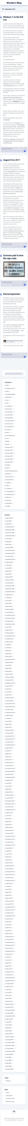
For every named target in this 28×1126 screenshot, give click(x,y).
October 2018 (9, 709)
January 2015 (9, 833)
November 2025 (10, 532)
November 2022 (10, 618)
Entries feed (9, 1095)
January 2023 (9, 612)
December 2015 (10, 801)
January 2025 (9, 547)
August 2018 (9, 715)
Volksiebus (9, 503)
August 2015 (9, 812)
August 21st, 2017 (11, 160)
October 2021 (9, 638)
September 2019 (10, 683)
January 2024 (9, 583)
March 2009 (9, 1033)
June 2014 (8, 854)
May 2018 (8, 724)
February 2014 (9, 865)
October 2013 (9, 877)
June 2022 (8, 627)
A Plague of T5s (10, 388)
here (4, 115)
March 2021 (9, 656)
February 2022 (9, 633)
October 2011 (9, 948)
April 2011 (8, 966)
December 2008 (10, 1042)
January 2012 (9, 939)
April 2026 (8, 524)
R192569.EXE (6, 120)
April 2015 (8, 824)
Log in (7, 1092)
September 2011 (10, 951)
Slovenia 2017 (9, 476)
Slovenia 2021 (9, 479)
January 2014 (9, 868)
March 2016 (9, 792)
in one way (14, 204)
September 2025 (10, 535)
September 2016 (10, 777)
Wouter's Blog (14, 2)
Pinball (8, 465)
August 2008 (9, 1054)
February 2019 (9, 697)
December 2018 (10, 703)
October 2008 (9, 1048)
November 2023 (10, 588)
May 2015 (8, 821)
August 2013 (9, 883)
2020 (7, 385)
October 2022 (9, 621)
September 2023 (10, 591)
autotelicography (10, 394)
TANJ (7, 485)
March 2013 (9, 898)
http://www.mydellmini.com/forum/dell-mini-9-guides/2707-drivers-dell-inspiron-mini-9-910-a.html (13, 141)
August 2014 (9, 848)
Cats (7, 403)
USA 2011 (8, 497)
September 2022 (10, 624)
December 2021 (10, 636)
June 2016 (8, 786)
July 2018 (8, 718)
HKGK (7, 441)
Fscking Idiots (9, 426)
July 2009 (8, 1022)
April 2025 (8, 544)
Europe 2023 (9, 412)
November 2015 (10, 803)
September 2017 (10, 745)
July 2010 (8, 989)
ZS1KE (7, 506)
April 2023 (8, 603)
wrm (11, 148)
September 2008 (10, 1051)
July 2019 (8, 689)
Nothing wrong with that (9, 193)
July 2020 (8, 665)
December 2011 (10, 942)
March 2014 (9, 862)
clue (4, 322)
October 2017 (9, 742)
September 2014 (10, 845)
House (7, 444)
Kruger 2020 (9, 459)
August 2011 (9, 954)
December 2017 (10, 736)
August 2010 (9, 986)
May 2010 (8, 995)
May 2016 (8, 789)
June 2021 (8, 647)
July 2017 (8, 750)
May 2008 (8, 1063)
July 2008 (8, 1057)
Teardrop (8, 488)
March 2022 (9, 630)
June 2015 (8, 818)
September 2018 (10, 712)
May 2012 (8, 927)
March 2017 (9, 759)
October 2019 (9, 680)
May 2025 (8, 541)
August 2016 (9, 780)
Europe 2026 (9, 417)
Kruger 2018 (9, 456)
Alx (22, 1120)
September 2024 (10, 559)
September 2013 (10, 880)
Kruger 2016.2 (9, 453)
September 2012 (10, 915)
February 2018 (9, 730)
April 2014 (8, 860)
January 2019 (9, 700)
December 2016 (10, 768)
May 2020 (8, 668)
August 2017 (9, 748)
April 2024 (8, 574)
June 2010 (8, 992)
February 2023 (9, 609)
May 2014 (8, 857)
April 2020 (8, 671)
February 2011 (9, 972)
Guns (23, 354)
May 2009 (8, 1027)
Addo (7, 391)
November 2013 (10, 874)
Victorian (8, 500)
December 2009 (10, 1010)
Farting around (17, 244)
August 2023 (9, 594)
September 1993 (16, 325)
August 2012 (9, 918)
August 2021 (9, 641)
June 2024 (8, 568)
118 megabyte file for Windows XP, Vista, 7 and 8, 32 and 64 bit (14, 126)
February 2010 (9, 1004)
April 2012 (8, 930)
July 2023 (8, 597)
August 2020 (9, 662)
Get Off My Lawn (7, 284)
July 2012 (8, 921)
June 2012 (8, 924)
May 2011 (8, 963)
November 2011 (10, 945)
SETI (11, 167)
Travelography (10, 491)
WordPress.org (10, 1101)
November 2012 (10, 910)
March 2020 (9, 674)
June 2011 (8, 960)
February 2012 (9, 936)
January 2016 (9, 798)
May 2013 (8, 892)
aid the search (19, 191)
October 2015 (9, 806)
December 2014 (10, 836)
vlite (8, 95)
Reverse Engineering (11, 471)
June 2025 (8, 538)
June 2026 (8, 521)
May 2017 (8, 753)
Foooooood (9, 423)
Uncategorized (10, 494)
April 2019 (8, 694)
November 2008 (10, 1045)
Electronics (9, 409)
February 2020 (9, 677)
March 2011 (9, 969)
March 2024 (9, 577)
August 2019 (9, 686)
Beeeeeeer (9, 397)
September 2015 (10, 809)
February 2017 (9, 762)
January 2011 (9, 974)
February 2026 (9, 526)
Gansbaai (8, 429)
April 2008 (8, 1066)
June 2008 (8, 1060)
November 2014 (10, 839)
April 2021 (8, 653)
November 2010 (10, 980)
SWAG (17, 187)
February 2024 (9, 580)
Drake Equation (11, 171)
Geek (21, 148)
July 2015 (8, 815)
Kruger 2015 (9, 447)
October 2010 (9, 983)
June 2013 (8, 889)
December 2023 (10, 585)
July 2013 (8, 886)
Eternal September (11, 294)
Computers (16, 148)
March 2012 (9, 933)
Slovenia (8, 473)
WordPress (13, 1120)
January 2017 (9, 765)
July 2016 (8, 783)
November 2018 (10, 706)
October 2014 (9, 842)
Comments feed (10, 1098)
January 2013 (9, 904)
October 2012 (9, 913)
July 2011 (8, 957)
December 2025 (10, 529)
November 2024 (10, 553)
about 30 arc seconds (13, 207)
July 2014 (8, 851)
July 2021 (8, 644)
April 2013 (8, 895)
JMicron (12, 113)
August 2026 (9, 518)
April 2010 (8, 998)
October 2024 (9, 556)
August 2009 (9, 1019)
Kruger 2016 (9, 450)
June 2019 (8, 692)
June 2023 (8, 600)
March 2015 (9, 827)
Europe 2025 (9, 414)
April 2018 (8, 727)
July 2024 (8, 565)
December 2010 (10, 977)
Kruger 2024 (9, 462)
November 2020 (10, 659)
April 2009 (8, 1030)
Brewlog (8, 1081)
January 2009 (9, 1039)
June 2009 (8, 1025)
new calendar (15, 330)
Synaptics (17, 123)
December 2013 (10, 871)
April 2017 (8, 756)
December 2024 (10, 550)
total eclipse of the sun (18, 218)
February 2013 (9, 901)
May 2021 (8, 650)
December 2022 (10, 615)
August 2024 (9, 562)
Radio (7, 468)
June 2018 (8, 721)
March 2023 (9, 606)
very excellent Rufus (8, 90)
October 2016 (9, 774)
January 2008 (9, 1069)
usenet (20, 316)
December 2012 (10, 907)
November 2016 (10, 771)
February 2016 (9, 795)
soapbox (8, 482)
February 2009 (9, 1036)
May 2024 (8, 571)
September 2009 (10, 1016)
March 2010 (9, 1001)
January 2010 (9, 1007)
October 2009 (9, 1013)
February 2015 (9, 830)
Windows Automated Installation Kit (12, 97)
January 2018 (9, 733)
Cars (7, 400)
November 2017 (10, 739)
